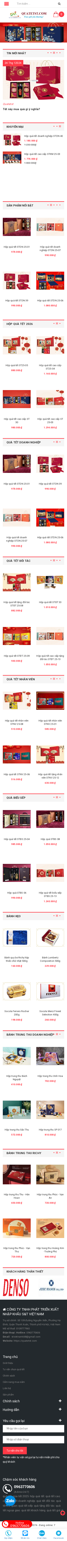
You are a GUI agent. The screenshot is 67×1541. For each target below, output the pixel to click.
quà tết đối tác (45, 1501)
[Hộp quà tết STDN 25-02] (50, 227)
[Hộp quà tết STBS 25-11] (53, 873)
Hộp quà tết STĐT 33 (19, 602)
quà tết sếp (25, 1505)
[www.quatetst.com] (27, 15)
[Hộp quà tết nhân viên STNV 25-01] (19, 700)
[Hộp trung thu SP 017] (19, 1110)
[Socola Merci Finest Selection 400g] (19, 991)
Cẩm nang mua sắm (14, 1382)
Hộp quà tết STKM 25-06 (30, 138)
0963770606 (19, 1524)
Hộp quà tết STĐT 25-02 (53, 602)
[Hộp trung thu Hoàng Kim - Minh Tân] (53, 1174)
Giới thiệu (8, 1363)
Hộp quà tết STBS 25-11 (53, 892)
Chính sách (9, 1375)
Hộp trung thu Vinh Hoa (19, 1076)
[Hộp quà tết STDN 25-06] (17, 280)
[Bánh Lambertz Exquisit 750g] (53, 937)
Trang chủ (10, 1357)
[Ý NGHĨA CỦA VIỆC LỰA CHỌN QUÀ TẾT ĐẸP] (33, 80)
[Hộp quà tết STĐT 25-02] (53, 582)
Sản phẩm (8, 1394)
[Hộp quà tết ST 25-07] (50, 399)
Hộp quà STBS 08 (19, 839)
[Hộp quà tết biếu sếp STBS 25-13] (19, 873)
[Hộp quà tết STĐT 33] (19, 582)
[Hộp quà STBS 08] (19, 819)
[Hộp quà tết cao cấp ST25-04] (17, 345)
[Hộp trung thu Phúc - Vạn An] (19, 1174)
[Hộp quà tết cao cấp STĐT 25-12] (53, 636)
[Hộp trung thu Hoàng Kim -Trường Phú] (19, 1228)
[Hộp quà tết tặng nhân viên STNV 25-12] (19, 754)
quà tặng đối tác (44, 1505)
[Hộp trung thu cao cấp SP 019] (53, 1110)
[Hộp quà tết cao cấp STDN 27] (50, 280)
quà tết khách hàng (33, 1510)
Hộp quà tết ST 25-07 (50, 419)
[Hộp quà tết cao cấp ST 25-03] (17, 399)
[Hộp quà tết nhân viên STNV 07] (53, 754)
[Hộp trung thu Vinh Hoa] (19, 1056)
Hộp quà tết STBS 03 (53, 839)
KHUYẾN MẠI (15, 126)
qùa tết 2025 (21, 1496)
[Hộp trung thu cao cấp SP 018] (53, 1056)
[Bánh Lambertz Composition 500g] (19, 937)
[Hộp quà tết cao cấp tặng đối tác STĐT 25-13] (19, 636)
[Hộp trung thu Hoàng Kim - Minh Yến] (53, 1228)
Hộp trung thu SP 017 (19, 1129)
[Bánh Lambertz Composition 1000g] (53, 991)
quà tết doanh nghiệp (22, 1501)
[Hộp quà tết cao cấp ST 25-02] (50, 345)
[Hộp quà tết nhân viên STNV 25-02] (53, 700)
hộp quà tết (37, 1496)
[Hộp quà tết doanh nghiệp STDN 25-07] (17, 227)
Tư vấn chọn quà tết (14, 1369)
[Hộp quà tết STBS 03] (53, 819)
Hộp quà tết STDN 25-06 (17, 300)
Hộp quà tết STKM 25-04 (30, 184)
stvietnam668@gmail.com (26, 1336)
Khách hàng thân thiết (25, 1271)
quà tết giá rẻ (55, 1510)
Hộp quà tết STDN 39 (16, 483)
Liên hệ (7, 1388)
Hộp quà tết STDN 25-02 (50, 246)
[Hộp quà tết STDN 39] (17, 463)
